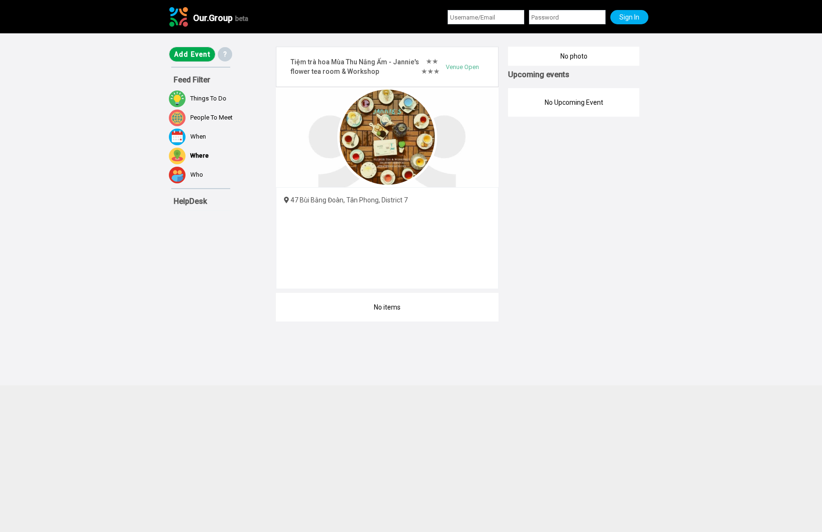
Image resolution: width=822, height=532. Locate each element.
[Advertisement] (216, 476)
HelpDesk (190, 201)
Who (196, 174)
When (198, 136)
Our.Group (220, 18)
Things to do (208, 98)
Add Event (192, 54)
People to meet (211, 117)
